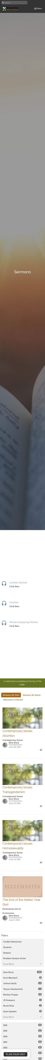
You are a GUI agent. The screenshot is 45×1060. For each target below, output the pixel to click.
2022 (22, 1047)
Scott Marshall (22, 977)
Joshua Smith (22, 983)
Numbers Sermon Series (14, 958)
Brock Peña (22, 1005)
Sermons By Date (11, 695)
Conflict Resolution (12, 941)
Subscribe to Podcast (13, 699)
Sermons (7, 947)
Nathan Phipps (22, 994)
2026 (22, 1025)
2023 (22, 1042)
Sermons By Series (31, 695)
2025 (22, 1030)
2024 (22, 1036)
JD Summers (22, 1000)
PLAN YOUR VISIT (15, 1054)
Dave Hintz (22, 972)
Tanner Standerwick (22, 989)
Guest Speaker (22, 1011)
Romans (7, 952)
